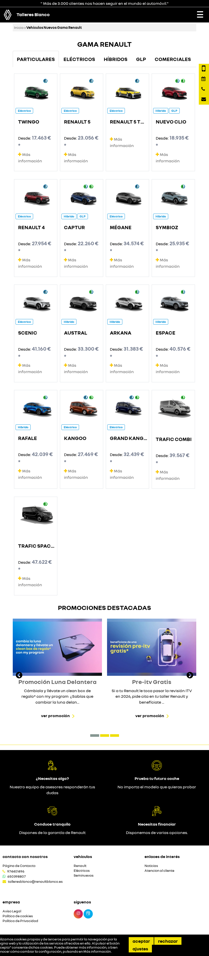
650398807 (16, 876)
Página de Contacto (19, 866)
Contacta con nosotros (25, 856)
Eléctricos (82, 871)
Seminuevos (84, 875)
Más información (97, 951)
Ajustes (140, 948)
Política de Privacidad (20, 921)
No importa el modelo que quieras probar (156, 786)
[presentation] (19, 675)
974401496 (15, 871)
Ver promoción (55, 715)
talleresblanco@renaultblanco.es (35, 881)
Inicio (19, 27)
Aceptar (141, 941)
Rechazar (168, 941)
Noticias (151, 866)
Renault (80, 866)
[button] (95, 735)
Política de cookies (18, 916)
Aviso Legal (12, 911)
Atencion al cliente (159, 871)
